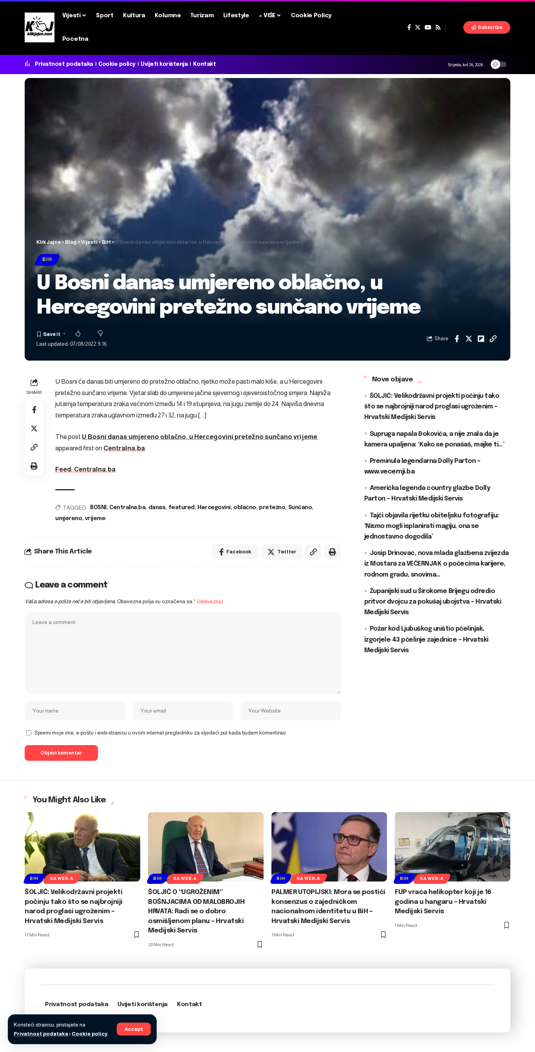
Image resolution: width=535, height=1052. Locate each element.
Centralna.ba (124, 448)
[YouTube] (428, 27)
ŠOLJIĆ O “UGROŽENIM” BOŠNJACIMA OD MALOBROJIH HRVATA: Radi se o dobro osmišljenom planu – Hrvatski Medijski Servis (196, 911)
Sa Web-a (62, 878)
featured (181, 507)
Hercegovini (214, 507)
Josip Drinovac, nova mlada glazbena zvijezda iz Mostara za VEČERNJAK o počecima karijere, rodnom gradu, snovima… (436, 564)
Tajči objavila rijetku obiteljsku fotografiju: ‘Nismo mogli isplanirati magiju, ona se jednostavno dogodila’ (431, 526)
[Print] (34, 466)
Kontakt (204, 64)
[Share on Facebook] (456, 338)
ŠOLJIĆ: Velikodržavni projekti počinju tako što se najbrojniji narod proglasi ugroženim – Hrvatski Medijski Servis (431, 407)
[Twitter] (418, 27)
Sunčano (300, 507)
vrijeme (95, 518)
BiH (47, 259)
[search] (454, 27)
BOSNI (98, 507)
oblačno (244, 507)
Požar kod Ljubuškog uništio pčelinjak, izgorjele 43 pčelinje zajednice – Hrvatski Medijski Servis (426, 639)
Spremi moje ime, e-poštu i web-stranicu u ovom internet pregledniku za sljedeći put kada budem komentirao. (160, 733)
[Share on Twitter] (468, 338)
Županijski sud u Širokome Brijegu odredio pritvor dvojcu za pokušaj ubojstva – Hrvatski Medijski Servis (432, 601)
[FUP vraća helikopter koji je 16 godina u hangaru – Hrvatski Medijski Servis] (452, 847)
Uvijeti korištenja (164, 64)
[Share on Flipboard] (480, 338)
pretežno (272, 507)
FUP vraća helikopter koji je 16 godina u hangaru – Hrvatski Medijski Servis (443, 902)
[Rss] (438, 27)
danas (157, 507)
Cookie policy (89, 1034)
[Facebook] (409, 27)
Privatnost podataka (41, 1034)
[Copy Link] (493, 338)
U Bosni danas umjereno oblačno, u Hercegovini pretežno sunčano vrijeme (200, 437)
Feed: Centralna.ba (85, 469)
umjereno (68, 518)
